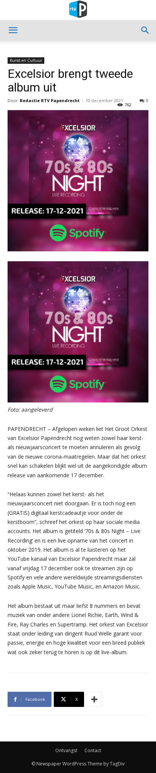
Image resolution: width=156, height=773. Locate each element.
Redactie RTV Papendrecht (50, 100)
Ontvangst (66, 750)
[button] (13, 30)
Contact (92, 750)
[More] (94, 699)
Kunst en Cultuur (26, 60)
